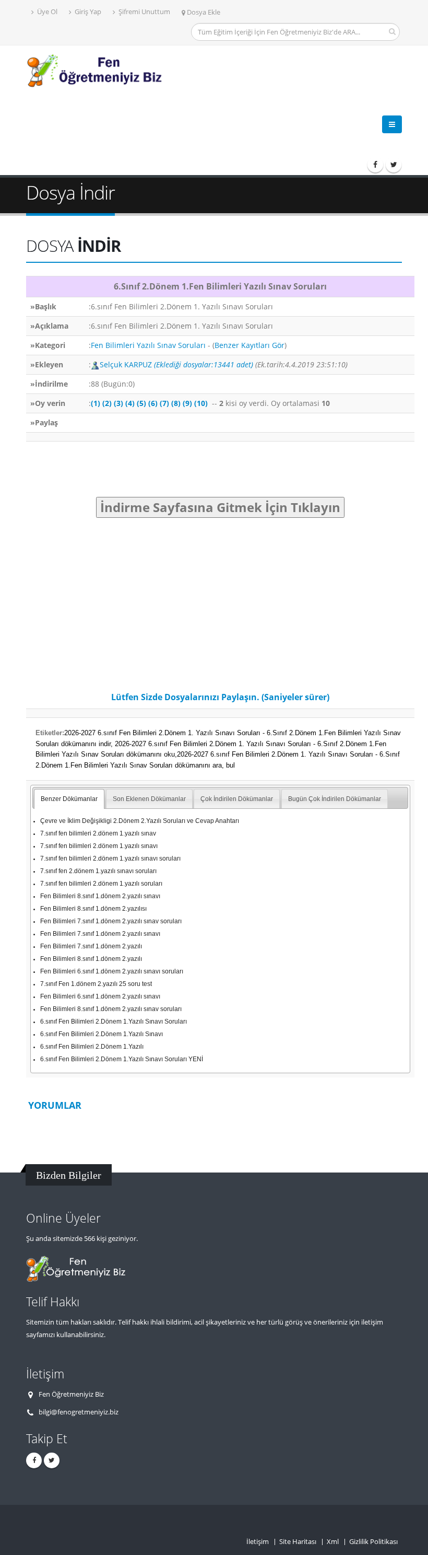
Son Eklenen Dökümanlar (149, 799)
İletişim (257, 1541)
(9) (187, 403)
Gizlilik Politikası (373, 1541)
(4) (130, 403)
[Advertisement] (216, 122)
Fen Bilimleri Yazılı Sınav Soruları (148, 345)
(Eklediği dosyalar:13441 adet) (203, 364)
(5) (141, 403)
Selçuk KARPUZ (127, 364)
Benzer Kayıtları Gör (249, 345)
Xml (333, 1541)
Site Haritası (297, 1541)
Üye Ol (46, 11)
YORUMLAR (54, 1105)
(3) (118, 403)
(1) (95, 403)
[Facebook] (375, 164)
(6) (153, 403)
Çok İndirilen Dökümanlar (236, 799)
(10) (201, 403)
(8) (176, 403)
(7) (164, 403)
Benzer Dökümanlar (69, 799)
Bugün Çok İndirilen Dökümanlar (334, 799)
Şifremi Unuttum (143, 11)
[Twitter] (393, 164)
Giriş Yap (87, 11)
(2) (107, 403)
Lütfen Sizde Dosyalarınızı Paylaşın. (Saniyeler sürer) (220, 697)
